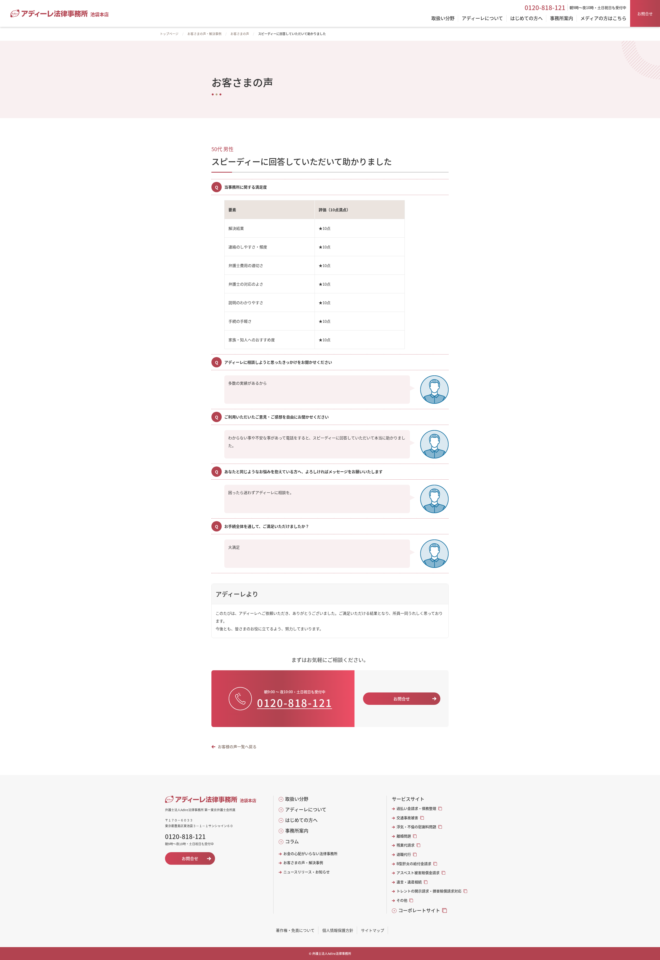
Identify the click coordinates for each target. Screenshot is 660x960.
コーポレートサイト (419, 910)
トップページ (169, 33)
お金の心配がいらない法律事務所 (310, 853)
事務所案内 (296, 830)
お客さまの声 (239, 33)
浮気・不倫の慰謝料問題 (416, 826)
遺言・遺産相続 (409, 882)
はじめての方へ (301, 820)
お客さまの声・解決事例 (204, 33)
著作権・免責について (295, 930)
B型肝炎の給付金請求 (414, 863)
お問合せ (645, 13)
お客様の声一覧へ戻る (237, 746)
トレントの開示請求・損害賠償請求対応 (429, 891)
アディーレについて (305, 809)
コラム (292, 841)
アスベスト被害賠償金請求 (418, 872)
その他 (402, 900)
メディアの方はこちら (603, 18)
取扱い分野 (296, 799)
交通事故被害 (407, 817)
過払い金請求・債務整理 (416, 808)
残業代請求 (406, 845)
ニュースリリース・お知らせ (306, 871)
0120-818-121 (545, 7)
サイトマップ (372, 930)
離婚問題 (404, 836)
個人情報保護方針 (337, 930)
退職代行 (404, 854)
